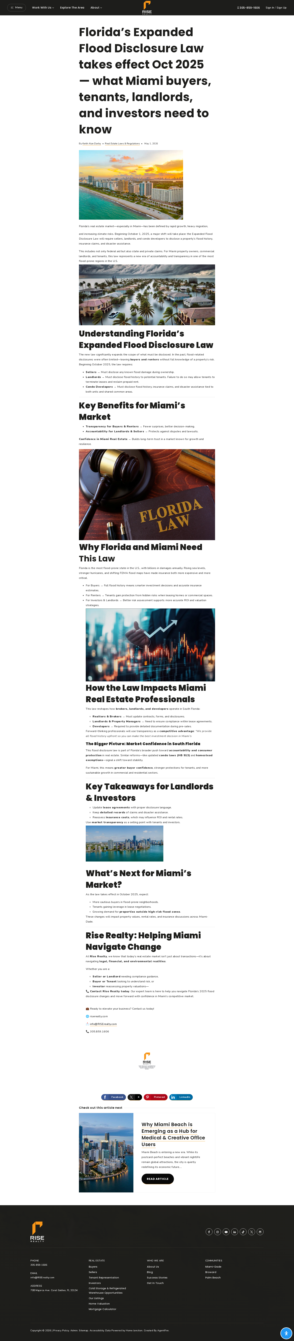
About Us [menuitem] (153, 1266)
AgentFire (163, 1330)
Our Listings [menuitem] (96, 1298)
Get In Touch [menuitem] (155, 1283)
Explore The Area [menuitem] (72, 8)
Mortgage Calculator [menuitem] (102, 1309)
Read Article (158, 1179)
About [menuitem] (95, 8)
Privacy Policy (61, 1330)
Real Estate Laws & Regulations (122, 143)
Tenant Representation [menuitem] (104, 1277)
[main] (147, 610)
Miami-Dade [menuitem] (213, 1266)
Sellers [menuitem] (93, 1272)
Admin (74, 1330)
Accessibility (97, 1330)
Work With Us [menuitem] (41, 8)
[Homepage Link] (147, 7)
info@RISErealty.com (103, 1024)
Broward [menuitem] (210, 1272)
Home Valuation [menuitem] (99, 1303)
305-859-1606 (249, 8)
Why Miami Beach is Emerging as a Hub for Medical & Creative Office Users (173, 1134)
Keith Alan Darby (92, 143)
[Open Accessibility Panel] (286, 1333)
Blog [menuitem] (150, 1272)
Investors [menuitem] (95, 1283)
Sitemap (83, 1330)
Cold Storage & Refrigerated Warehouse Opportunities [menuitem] (107, 1290)
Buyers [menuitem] (93, 1266)
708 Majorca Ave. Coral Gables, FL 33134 (54, 1290)
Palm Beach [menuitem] (213, 1277)
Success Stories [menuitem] (157, 1277)
